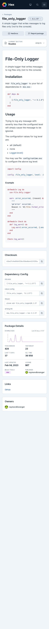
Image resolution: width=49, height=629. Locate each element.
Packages (8, 14)
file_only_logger (14, 19)
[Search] (37, 5)
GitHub (8, 389)
